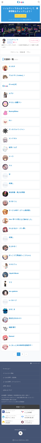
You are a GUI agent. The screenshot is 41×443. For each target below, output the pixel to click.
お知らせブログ (7, 390)
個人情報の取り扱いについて (25, 397)
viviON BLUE (30, 417)
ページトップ (36, 363)
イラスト (10, 42)
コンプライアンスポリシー (8, 397)
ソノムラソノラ (12, 40)
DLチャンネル (10, 417)
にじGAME (30, 411)
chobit (9, 422)
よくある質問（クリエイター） (12, 381)
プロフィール (14, 52)
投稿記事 (22, 52)
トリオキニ (29, 422)
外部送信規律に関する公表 (8, 399)
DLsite (10, 411)
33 (16, 42)
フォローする (34, 40)
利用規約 (10, 395)
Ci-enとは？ (6, 368)
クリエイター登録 (8, 373)
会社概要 (3, 395)
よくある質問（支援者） (10, 377)
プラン (29, 52)
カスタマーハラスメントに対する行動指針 (12, 401)
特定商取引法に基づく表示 (21, 395)
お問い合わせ (7, 386)
